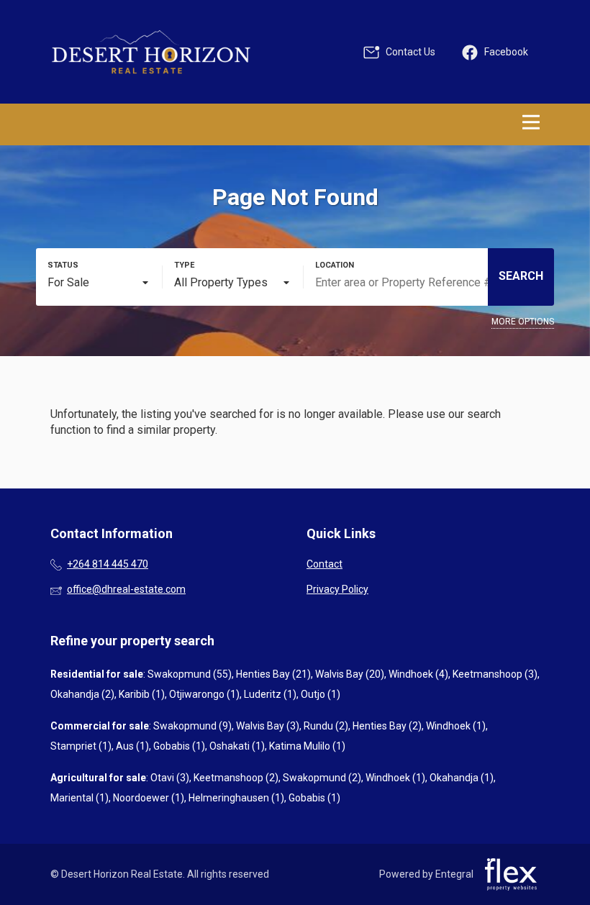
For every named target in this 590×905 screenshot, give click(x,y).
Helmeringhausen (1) (236, 798)
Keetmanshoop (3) (495, 674)
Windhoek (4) (418, 674)
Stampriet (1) (81, 746)
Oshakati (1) (237, 746)
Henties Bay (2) (387, 726)
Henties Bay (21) (273, 674)
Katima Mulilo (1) (307, 746)
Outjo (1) (320, 694)
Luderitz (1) (270, 694)
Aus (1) (132, 746)
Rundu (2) (326, 726)
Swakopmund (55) (190, 674)
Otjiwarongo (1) (204, 694)
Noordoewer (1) (148, 798)
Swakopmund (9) (192, 726)
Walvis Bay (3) (267, 726)
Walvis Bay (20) (349, 674)
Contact (324, 564)
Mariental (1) (79, 798)
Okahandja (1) (462, 777)
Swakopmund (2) (322, 777)
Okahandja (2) (82, 694)
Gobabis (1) (179, 746)
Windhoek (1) (456, 726)
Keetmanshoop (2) (236, 777)
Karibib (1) (142, 694)
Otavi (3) (169, 777)
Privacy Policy (337, 589)
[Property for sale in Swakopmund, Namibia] (151, 52)
